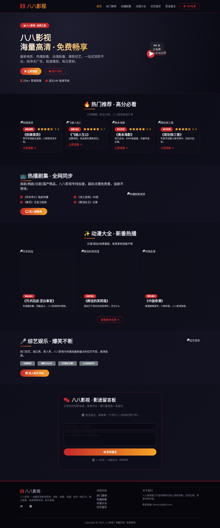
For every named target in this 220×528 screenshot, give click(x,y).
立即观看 (28, 148)
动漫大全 (141, 6)
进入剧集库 (35, 211)
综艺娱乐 (156, 6)
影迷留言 (170, 6)
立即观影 (32, 71)
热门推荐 (111, 6)
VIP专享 (191, 6)
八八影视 (36, 6)
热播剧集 (126, 6)
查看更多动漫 (109, 319)
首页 (99, 6)
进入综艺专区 (36, 373)
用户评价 (56, 71)
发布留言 (111, 452)
